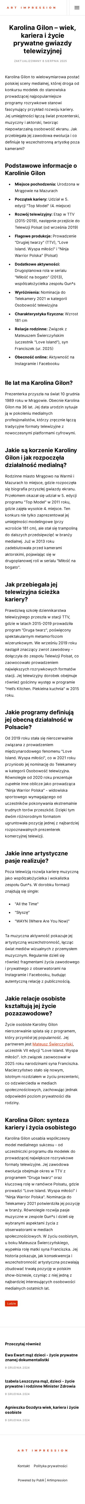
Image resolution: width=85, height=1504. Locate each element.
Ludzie (11, 1303)
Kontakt (24, 1466)
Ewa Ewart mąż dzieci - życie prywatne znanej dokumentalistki (41, 1357)
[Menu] (74, 7)
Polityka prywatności (50, 1466)
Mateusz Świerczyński (52, 1044)
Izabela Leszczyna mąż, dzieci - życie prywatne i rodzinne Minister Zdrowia (40, 1383)
